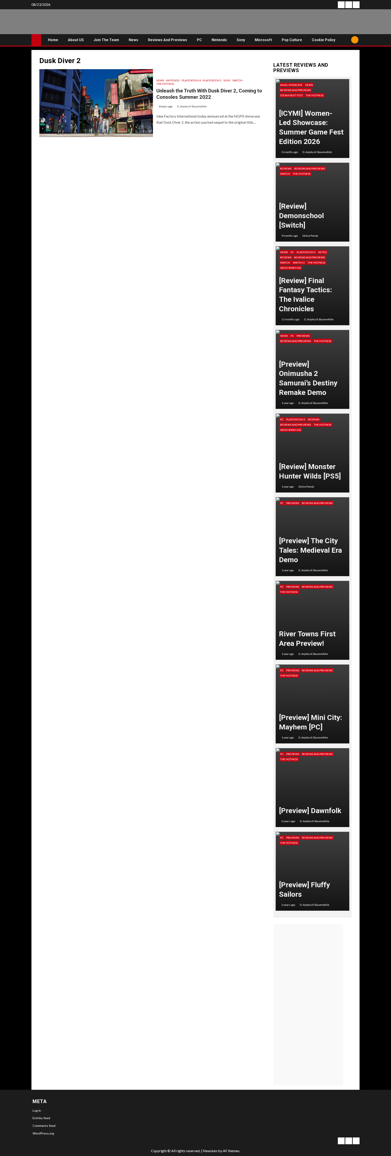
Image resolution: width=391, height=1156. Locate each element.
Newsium (210, 1151)
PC (199, 40)
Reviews (285, 168)
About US (76, 40)
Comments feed (44, 1126)
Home (53, 40)
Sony (241, 40)
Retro (322, 252)
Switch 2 (299, 262)
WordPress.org (43, 1133)
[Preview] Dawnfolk (310, 810)
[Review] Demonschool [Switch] (301, 215)
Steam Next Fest (291, 95)
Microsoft (263, 40)
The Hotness (165, 83)
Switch (237, 80)
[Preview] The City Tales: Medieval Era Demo (310, 550)
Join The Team (106, 40)
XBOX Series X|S (290, 267)
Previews (303, 335)
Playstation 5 (212, 80)
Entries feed (41, 1118)
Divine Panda (310, 235)
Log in (37, 1110)
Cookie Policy (323, 40)
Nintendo (219, 40)
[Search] (346, 39)
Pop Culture (292, 40)
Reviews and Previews (167, 40)
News (133, 40)
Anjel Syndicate (291, 85)
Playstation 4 (191, 80)
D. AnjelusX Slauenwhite (192, 106)
